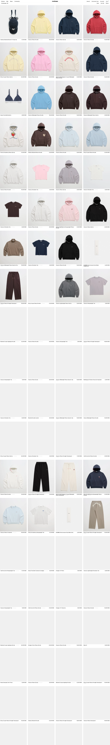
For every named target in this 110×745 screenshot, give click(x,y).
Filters (107, 3)
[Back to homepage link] (55, 1)
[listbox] (98, 3)
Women (3, 1)
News (11, 1)
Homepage (3, 3)
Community (17, 1)
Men (7, 1)
